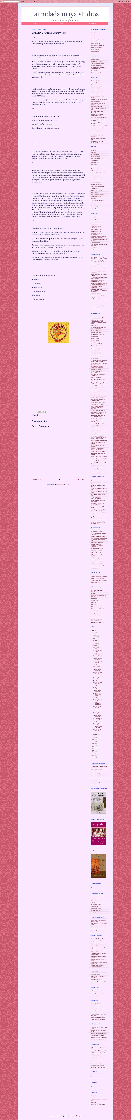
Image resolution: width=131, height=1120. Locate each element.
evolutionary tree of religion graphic (98, 1052)
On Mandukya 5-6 (94, 568)
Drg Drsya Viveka (94, 41)
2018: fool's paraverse (95, 617)
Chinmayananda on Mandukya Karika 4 (99, 440)
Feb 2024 (95, 735)
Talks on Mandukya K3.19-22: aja (98, 410)
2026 (93, 630)
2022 (93, 741)
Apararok (93, 480)
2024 (93, 633)
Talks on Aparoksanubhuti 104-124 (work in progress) (98, 523)
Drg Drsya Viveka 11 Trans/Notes (97, 683)
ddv (38, 415)
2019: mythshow (94, 610)
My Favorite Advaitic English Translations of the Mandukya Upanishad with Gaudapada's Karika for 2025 (98, 322)
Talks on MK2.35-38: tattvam (97, 394)
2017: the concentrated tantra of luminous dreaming (97, 620)
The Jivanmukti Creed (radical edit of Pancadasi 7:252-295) (99, 132)
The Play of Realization (96, 688)
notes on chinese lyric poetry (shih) (98, 1050)
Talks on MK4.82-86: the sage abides (99, 456)
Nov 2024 (95, 636)
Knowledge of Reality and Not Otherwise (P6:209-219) (97, 115)
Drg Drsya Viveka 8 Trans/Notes (97, 698)
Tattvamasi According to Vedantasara (99, 580)
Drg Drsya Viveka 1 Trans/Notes (97, 730)
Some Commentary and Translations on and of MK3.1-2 (98, 400)
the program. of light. (95, 928)
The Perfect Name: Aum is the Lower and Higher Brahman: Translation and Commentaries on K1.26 (99, 355)
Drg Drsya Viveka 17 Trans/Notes (97, 656)
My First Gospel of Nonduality (97, 194)
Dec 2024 (95, 635)
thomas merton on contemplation (98, 995)
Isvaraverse (93, 152)
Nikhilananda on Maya (95, 88)
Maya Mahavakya (94, 168)
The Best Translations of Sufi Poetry (98, 1003)
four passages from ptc (96, 910)
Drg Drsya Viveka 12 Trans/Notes (97, 678)
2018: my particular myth (96, 615)
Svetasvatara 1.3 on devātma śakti (98, 304)
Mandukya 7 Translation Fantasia (98, 536)
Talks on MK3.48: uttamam (96, 434)
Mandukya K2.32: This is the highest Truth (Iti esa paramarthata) (98, 383)
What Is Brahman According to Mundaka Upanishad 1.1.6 (97, 281)
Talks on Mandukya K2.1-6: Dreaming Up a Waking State (99, 364)
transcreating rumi (94, 1008)
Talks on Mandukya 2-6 (96, 330)
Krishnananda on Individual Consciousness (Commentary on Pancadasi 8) (98, 135)
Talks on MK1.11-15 (95, 340)
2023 (93, 739)
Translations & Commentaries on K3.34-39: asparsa (98, 426)
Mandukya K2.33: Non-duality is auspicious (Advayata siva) (97, 388)
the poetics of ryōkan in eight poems (98, 1033)
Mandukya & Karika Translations (97, 472)
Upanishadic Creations (95, 101)
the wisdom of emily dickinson (97, 1065)
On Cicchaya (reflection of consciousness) (96, 298)
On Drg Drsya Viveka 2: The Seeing (97, 719)
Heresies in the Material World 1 (97, 186)
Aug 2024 (95, 642)
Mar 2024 (95, 734)
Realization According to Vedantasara (99, 576)
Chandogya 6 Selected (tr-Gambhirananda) (96, 234)
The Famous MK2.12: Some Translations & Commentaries (97, 367)
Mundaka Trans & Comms (96, 61)
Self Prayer (93, 593)
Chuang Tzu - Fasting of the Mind (98, 1104)
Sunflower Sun (94, 208)
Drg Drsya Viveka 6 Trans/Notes (97, 707)
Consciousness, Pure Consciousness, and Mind (97, 694)
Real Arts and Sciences (96, 196)
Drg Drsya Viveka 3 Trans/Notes (97, 722)
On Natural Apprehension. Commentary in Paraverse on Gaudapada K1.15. (97, 545)
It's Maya (95, 680)
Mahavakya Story (94, 162)
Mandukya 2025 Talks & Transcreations (96, 227)
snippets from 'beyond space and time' (99, 926)
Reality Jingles (94, 219)
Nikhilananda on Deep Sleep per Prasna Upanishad (97, 307)
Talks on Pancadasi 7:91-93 (97, 176)
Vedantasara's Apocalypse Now (97, 578)
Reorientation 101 (94, 204)
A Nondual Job (94, 202)
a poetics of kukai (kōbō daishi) (97, 1035)
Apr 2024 (95, 648)
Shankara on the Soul (95, 80)
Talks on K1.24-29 (94, 358)
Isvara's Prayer (94, 249)
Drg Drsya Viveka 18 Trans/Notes (97, 654)
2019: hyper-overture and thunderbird (98, 613)
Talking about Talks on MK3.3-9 (97, 404)
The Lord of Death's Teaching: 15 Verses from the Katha (98, 68)
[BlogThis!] (39, 412)
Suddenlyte (93, 198)
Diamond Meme (94, 160)
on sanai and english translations (98, 1019)
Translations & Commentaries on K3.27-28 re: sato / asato (98, 416)
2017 (93, 750)
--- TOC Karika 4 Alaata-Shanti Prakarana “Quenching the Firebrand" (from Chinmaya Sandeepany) (98, 437)
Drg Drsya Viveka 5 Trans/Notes (97, 713)
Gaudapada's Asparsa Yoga (97, 563)
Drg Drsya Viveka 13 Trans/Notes (97, 673)
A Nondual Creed (94, 188)
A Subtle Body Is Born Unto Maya (97, 667)
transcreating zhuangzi (95, 782)
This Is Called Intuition (95, 156)
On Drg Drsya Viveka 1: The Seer (97, 727)
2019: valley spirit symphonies (97, 606)
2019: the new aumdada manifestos (98, 608)
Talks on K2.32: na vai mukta (97, 385)
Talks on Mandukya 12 (95, 352)
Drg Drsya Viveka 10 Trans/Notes (97, 686)
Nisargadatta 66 (94, 1102)
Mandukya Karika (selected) (97, 39)
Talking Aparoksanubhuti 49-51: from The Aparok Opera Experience (98, 510)
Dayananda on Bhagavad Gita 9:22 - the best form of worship (98, 92)
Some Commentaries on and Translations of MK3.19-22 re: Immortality (97, 407)
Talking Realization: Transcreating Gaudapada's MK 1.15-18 (98, 343)
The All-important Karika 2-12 (97, 548)
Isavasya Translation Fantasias (97, 94)
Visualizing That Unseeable (96, 190)
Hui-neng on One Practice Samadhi (98, 938)
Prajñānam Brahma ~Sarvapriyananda (99, 99)
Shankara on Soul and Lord (96, 86)
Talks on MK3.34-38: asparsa (97, 429)
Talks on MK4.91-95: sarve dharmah (98, 460)
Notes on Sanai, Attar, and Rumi (98, 1005)
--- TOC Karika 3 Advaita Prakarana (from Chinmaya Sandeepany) (98, 397)
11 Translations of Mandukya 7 (97, 334)
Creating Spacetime (95, 206)
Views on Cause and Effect (96, 309)
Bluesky (62, 23)
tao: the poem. (94, 777)
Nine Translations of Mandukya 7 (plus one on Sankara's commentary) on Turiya (99, 539)
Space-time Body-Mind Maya (97, 158)
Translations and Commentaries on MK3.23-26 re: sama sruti (98, 413)
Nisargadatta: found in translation (98, 897)
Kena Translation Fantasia (96, 65)
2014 (93, 755)
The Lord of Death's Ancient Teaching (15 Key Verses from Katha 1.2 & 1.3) (99, 258)
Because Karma (94, 192)
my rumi (92, 771)
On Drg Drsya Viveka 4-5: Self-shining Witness (97, 710)
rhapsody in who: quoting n (96, 908)
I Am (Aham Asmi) (95, 154)
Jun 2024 (95, 645)
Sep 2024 (95, 640)
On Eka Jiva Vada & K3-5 (96, 552)
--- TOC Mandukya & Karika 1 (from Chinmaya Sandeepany (98, 328)
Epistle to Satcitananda (96, 676)
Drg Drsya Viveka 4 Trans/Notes (97, 716)
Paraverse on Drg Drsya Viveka (97, 295)
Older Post (80, 479)
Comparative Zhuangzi (95, 974)
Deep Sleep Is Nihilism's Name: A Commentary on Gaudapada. (98, 558)
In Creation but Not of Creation (97, 651)
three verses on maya (95, 582)
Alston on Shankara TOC (96, 72)
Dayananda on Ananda (95, 242)
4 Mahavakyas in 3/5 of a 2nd (97, 200)
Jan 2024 (95, 737)
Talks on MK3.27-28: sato (96, 418)
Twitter (35, 23)
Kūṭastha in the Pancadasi (96, 106)
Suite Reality (93, 216)
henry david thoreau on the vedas (98, 1067)
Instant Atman (96, 732)
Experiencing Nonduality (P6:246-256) (99, 117)
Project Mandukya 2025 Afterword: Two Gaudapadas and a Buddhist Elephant (98, 469)
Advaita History (94, 247)
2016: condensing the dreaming (97, 622)
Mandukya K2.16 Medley (96, 377)
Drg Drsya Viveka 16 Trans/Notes (97, 659)
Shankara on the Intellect (96, 84)
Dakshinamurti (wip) (95, 49)
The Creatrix (93, 150)
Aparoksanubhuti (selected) (96, 47)
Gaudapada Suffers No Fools (97, 560)
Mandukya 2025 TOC (95, 59)
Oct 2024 (95, 638)
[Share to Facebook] (43, 412)
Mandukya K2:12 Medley (96, 369)
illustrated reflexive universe (97, 930)
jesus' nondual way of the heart (97, 993)
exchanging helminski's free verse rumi (99, 1010)
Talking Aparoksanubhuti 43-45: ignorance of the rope (97, 504)
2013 (93, 757)
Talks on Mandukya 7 (95, 338)
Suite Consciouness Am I (96, 184)
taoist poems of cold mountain (97, 773)
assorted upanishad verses (96, 769)
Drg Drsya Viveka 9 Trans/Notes (97, 691)
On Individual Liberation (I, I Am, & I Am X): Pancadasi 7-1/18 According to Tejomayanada (99, 290)
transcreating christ (95, 784)
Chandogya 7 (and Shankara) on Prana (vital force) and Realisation (99, 237)
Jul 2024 (95, 643)
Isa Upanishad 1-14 (95, 35)
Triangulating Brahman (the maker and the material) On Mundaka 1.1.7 (99, 278)
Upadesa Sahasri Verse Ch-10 (97, 45)
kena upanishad (94, 780)
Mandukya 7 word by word (96, 332)
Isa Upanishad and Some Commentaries (96, 287)
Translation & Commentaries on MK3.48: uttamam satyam (97, 432)
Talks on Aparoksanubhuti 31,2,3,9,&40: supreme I (96, 498)
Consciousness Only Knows (97, 178)
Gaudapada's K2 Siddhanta (96, 550)
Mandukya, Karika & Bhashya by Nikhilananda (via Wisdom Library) (98, 318)
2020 (93, 745)
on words (93, 902)
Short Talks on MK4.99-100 (96, 465)
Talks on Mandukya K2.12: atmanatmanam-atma (96, 372)
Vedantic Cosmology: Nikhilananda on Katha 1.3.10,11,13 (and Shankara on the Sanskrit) (99, 261)
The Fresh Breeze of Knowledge (97, 662)
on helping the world (95, 906)
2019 (93, 746)
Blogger (78, 1116)
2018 (93, 748)
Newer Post (37, 479)
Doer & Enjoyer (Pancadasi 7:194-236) (99, 125)
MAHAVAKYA (94, 70)
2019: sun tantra (94, 604)
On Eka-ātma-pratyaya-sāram (97, 542)
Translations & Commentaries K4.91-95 (99, 458)
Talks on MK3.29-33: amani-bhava (98, 423)
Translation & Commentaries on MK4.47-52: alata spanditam (97, 449)
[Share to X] (41, 412)
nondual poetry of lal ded (96, 775)
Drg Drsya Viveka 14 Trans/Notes (97, 670)
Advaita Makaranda (95, 51)
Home (59, 479)
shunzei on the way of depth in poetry (99, 1037)
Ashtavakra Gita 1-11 (95, 43)
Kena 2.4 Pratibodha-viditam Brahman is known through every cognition (99, 284)
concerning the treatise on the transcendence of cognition (97, 966)
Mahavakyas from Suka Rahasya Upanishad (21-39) (98, 104)
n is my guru (93, 912)
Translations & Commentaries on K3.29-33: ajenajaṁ (98, 421)
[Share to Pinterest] (45, 412)
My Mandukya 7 (94, 336)
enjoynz (64, 1116)
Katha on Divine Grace (95, 269)
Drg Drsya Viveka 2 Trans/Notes (97, 724)
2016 (93, 751)
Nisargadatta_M (91, 23)
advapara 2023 (94, 598)
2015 (93, 753)
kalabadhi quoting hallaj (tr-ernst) (98, 1017)
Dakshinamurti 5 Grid (95, 182)
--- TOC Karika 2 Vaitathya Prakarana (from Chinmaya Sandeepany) (99, 361)
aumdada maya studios (66, 13)
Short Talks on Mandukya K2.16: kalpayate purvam (98, 380)
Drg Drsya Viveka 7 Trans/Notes (97, 700)
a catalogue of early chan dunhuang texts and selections (98, 954)
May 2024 (95, 647)
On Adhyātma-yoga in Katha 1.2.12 (98, 267)
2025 (93, 632)
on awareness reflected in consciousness (96, 900)
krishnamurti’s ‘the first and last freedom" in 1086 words (97, 1055)
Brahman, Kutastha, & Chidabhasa (98, 180)
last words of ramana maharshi (97, 1061)
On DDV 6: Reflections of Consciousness (97, 703)
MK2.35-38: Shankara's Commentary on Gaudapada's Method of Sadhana (99, 392)
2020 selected (94, 602)
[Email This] (38, 412)
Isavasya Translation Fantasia (97, 63)
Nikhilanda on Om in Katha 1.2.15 (98, 265)
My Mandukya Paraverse (96, 325)
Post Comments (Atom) (63, 485)
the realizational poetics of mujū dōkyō (99, 1039)
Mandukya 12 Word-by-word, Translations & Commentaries (97, 349)
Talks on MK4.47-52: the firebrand (98, 451)
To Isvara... (93, 166)
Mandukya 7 (93, 37)
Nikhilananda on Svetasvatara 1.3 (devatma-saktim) (98, 142)
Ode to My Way (94, 600)
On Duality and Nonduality (96, 170)
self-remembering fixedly (96, 1063)
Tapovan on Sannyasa (95, 82)
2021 (93, 743)
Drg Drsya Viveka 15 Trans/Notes (97, 665)
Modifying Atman (94, 164)
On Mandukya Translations (96, 531)
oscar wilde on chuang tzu (96, 979)
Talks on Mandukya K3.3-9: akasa (98, 402)
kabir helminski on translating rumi (98, 1012)
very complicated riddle (96, 904)
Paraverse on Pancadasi (96, 293)
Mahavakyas (93, 32)
